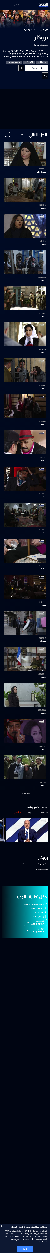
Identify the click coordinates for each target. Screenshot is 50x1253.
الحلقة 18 (43, 713)
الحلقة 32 (43, 208)
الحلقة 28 (43, 352)
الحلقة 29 (43, 316)
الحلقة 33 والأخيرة (30, 30)
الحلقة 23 (43, 533)
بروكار (41, 37)
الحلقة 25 (43, 461)
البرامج (16, 5)
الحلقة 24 (43, 497)
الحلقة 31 (43, 244)
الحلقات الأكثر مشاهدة (36, 807)
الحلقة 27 (43, 388)
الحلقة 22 (43, 569)
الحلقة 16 (43, 785)
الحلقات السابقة (14, 62)
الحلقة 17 (43, 749)
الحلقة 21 (43, 605)
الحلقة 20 (43, 641)
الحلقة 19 (43, 677)
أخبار (27, 5)
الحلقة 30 (43, 280)
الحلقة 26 (43, 424)
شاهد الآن (35, 68)
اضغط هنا (43, 1242)
